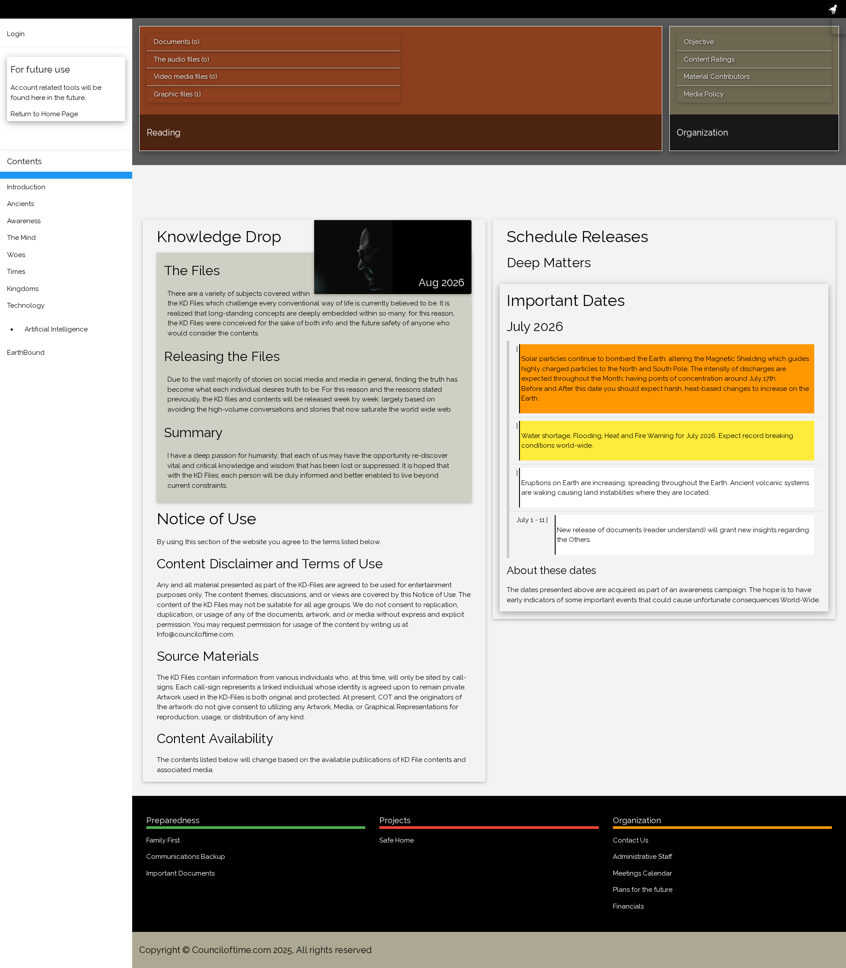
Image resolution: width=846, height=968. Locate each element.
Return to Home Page (44, 114)
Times (16, 272)
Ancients (20, 204)
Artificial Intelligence (56, 329)
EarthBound (26, 353)
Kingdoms (22, 289)
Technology (26, 305)
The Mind (21, 238)
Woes (16, 255)
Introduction (26, 187)
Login (16, 34)
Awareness (24, 221)
